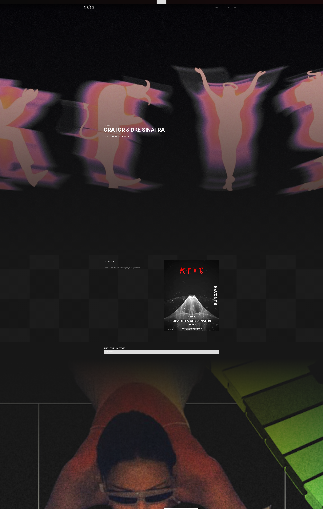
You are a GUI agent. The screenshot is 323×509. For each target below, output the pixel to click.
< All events (108, 125)
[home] (89, 7)
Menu (236, 7)
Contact (226, 7)
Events (217, 7)
